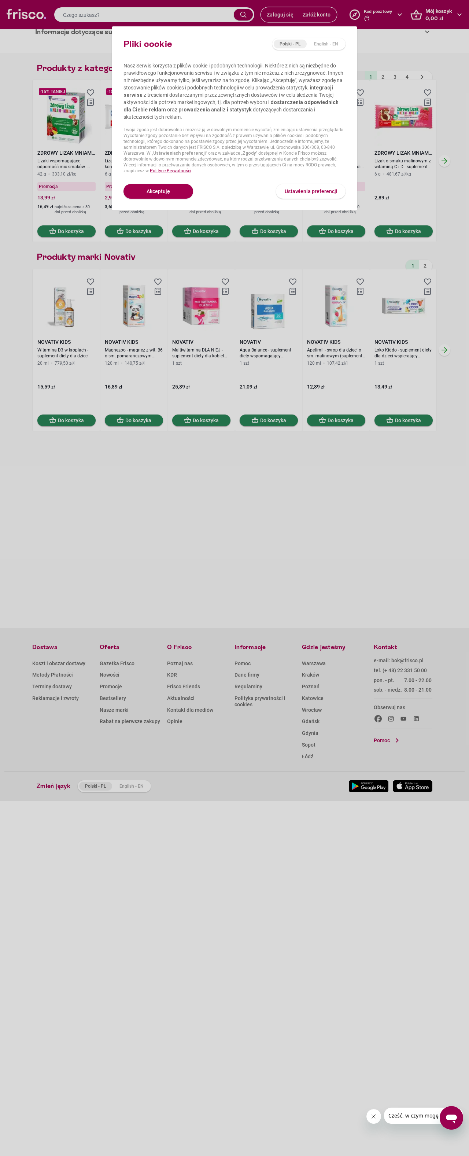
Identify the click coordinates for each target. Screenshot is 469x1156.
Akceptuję (158, 191)
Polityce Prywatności (170, 170)
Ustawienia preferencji (311, 191)
